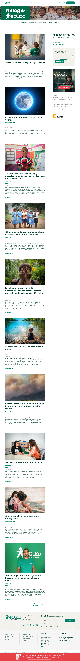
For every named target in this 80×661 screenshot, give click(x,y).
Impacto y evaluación (28, 636)
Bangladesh (56, 108)
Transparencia (26, 634)
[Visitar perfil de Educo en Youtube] (60, 44)
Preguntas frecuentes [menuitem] (10, 636)
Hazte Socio (44, 639)
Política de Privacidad (63, 59)
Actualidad (42, 2)
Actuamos (43, 22)
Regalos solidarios (46, 637)
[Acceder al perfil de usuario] (62, 3)
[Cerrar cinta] (63, 657)
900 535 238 (26, 619)
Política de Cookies (61, 652)
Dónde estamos (27, 615)
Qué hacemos (26, 2)
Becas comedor (66, 108)
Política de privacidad (39, 652)
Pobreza (62, 106)
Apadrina (43, 643)
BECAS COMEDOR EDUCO (20, 657)
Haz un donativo (45, 641)
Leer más (8, 82)
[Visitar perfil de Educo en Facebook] (53, 44)
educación (61, 97)
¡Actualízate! (57, 22)
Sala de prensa (48, 626)
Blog (42, 626)
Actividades (67, 106)
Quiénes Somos (19, 2)
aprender (56, 97)
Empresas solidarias (46, 644)
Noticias (50, 22)
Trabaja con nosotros (28, 638)
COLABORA (44, 633)
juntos (59, 101)
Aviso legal (32, 652)
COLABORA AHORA (63, 87)
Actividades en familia (62, 99)
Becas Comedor (45, 640)
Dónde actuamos (35, 2)
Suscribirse (59, 61)
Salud (72, 109)
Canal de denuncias (9, 634)
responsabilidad (61, 109)
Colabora (48, 2)
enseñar (56, 101)
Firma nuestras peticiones (66, 637)
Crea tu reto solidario (65, 639)
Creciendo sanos (35, 22)
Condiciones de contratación (50, 652)
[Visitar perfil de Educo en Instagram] (63, 44)
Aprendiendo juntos (25, 22)
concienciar (66, 102)
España (65, 97)
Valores (69, 99)
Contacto (25, 617)
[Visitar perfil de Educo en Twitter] (57, 44)
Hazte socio (70, 2)
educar (63, 101)
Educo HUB (56, 626)
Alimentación (57, 106)
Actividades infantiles (58, 102)
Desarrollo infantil (68, 104)
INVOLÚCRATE (62, 633)
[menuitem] (19, 3)
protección (67, 101)
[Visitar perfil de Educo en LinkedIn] (37, 625)
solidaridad (67, 109)
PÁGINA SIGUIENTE (36, 604)
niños (61, 108)
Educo (62, 104)
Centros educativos (64, 640)
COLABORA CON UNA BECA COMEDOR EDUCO (39, 659)
